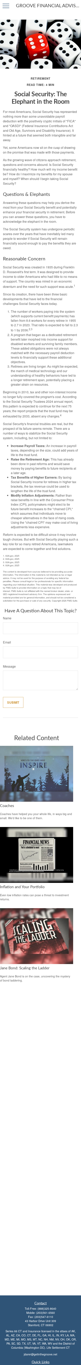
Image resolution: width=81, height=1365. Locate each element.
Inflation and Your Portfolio (22, 887)
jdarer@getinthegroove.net (40, 1354)
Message (9, 666)
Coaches (7, 806)
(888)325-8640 (47, 1308)
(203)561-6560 (45, 1313)
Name (7, 618)
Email (7, 642)
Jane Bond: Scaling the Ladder (25, 968)
